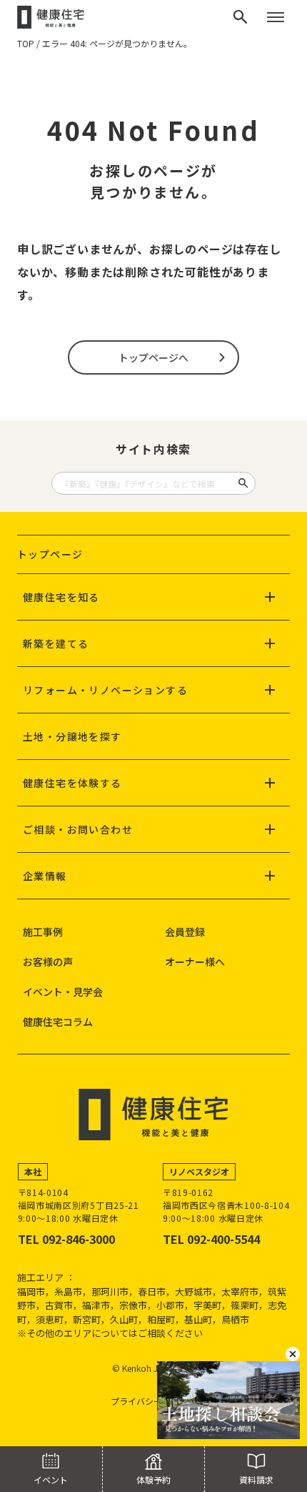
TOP (25, 43)
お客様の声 (48, 961)
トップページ (50, 554)
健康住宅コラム (58, 1021)
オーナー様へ (195, 961)
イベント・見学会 (63, 991)
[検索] (240, 17)
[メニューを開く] (275, 17)
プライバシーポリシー (153, 1401)
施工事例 (43, 931)
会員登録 (185, 931)
